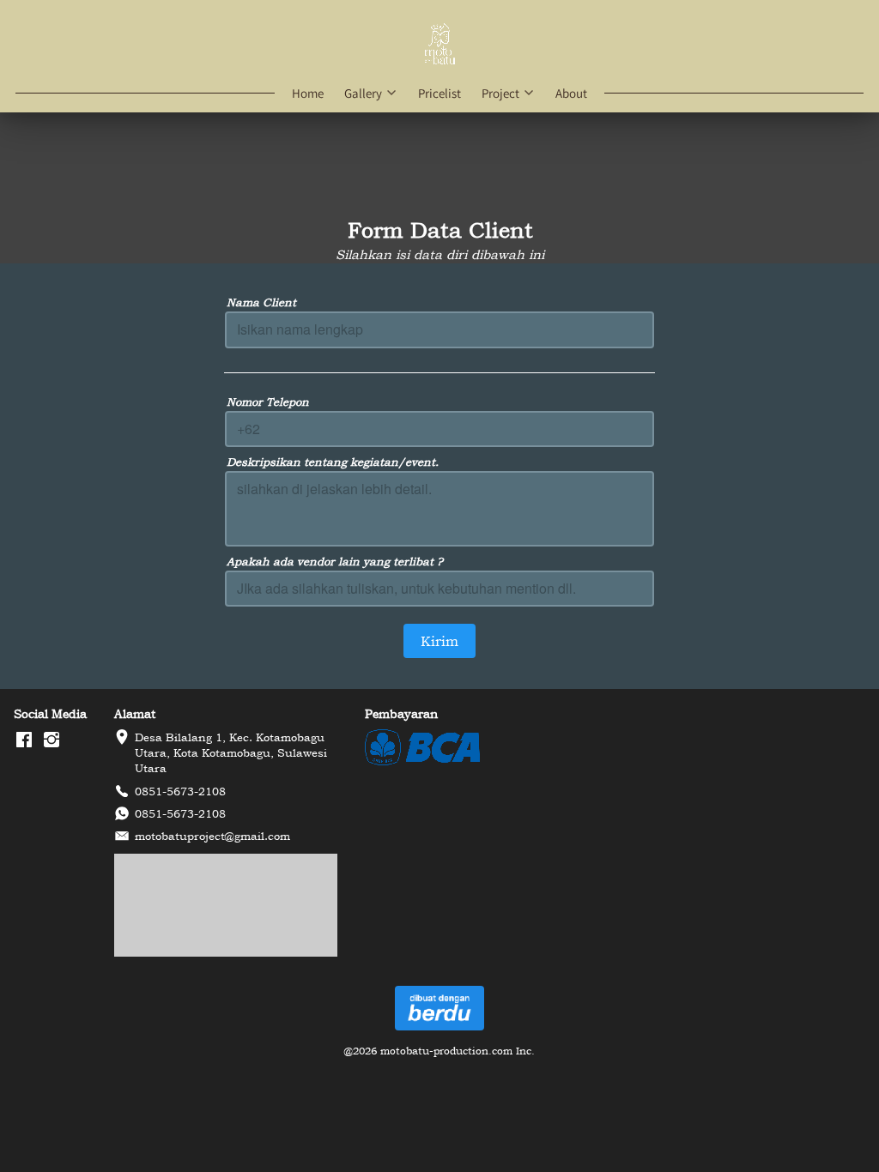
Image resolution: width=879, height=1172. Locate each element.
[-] (24, 740)
